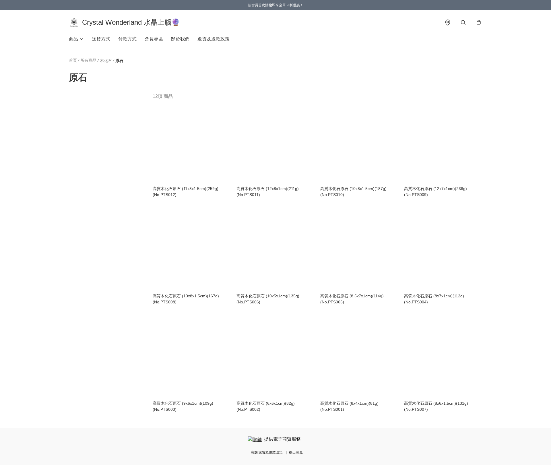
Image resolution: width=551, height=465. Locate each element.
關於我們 (180, 38)
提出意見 (296, 452)
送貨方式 (101, 38)
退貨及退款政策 (213, 38)
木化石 (106, 60)
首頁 (73, 60)
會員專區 (154, 38)
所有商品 (88, 60)
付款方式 (127, 38)
